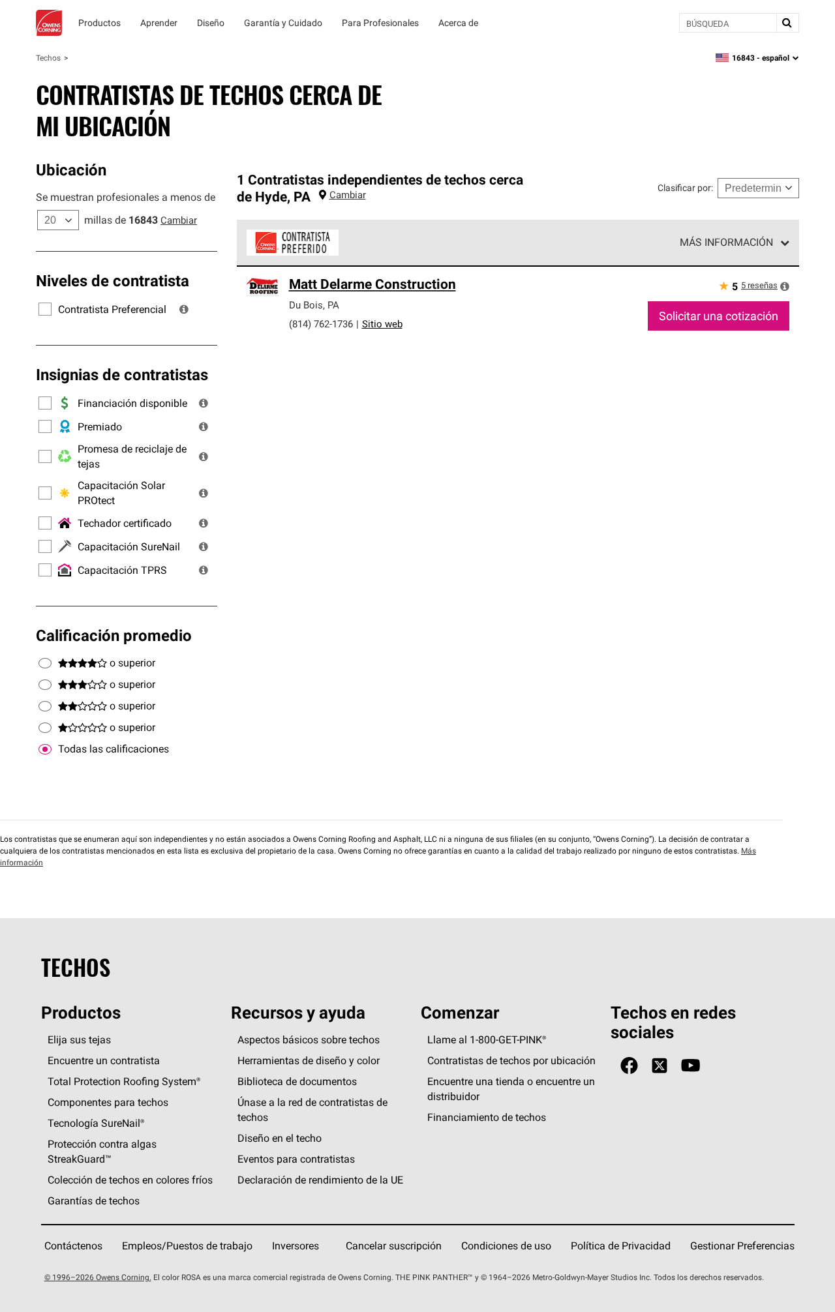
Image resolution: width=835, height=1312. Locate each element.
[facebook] (629, 1066)
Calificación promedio (114, 635)
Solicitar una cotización (718, 315)
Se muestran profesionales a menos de (125, 196)
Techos (48, 58)
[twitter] (660, 1066)
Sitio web (382, 324)
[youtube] (690, 1065)
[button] (184, 309)
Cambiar (178, 220)
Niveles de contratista (112, 280)
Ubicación (71, 169)
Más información (726, 241)
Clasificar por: (685, 188)
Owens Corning (49, 23)
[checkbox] (45, 749)
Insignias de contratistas (122, 374)
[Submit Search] (787, 23)
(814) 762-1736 (321, 324)
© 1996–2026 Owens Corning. (97, 1277)
